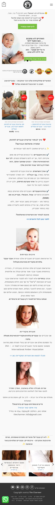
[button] (51, 4)
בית (13, 500)
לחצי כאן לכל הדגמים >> (38, 219)
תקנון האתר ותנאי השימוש (33, 500)
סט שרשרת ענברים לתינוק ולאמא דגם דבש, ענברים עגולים (14, 126)
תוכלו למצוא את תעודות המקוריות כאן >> (27, 355)
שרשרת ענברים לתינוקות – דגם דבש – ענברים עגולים (41, 125)
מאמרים (19, 500)
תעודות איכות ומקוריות (34, 498)
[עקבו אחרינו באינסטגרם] (27, 487)
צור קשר (14, 496)
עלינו (30, 496)
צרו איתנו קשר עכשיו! (27, 407)
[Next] (2, 113)
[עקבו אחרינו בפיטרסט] (18, 487)
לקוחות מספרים (39, 496)
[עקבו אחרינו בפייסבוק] (32, 487)
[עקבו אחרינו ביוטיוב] (13, 487)
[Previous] (52, 113)
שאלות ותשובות (18, 498)
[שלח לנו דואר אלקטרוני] (22, 487)
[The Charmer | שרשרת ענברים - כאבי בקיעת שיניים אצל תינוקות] (27, 4)
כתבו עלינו (22, 496)
